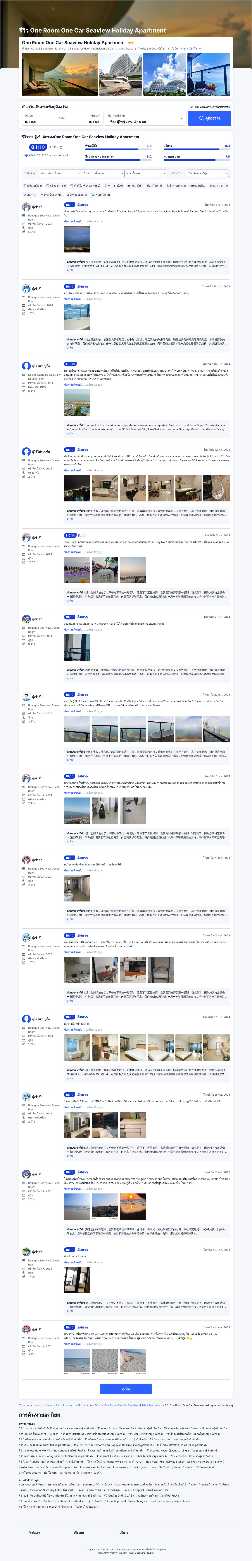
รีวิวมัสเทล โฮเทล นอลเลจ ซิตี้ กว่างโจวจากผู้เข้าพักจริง (115, 1439)
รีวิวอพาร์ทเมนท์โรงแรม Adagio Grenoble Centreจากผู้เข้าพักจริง (56, 1456)
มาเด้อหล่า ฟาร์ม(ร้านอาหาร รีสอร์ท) (81, 1472)
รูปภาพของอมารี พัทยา (32, 1484)
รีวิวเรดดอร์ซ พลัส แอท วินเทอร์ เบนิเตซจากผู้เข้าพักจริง (195, 1428)
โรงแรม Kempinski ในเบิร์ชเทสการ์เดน (145, 1490)
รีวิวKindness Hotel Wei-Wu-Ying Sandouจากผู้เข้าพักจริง (52, 1450)
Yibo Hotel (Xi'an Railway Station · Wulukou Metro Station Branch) (185, 1461)
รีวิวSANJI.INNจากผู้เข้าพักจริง (145, 1433)
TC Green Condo (205, 1467)
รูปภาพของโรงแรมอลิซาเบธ (64, 1484)
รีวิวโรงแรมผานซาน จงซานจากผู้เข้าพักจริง (175, 1439)
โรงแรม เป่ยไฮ (92, 1405)
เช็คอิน (29, 115)
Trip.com (24, 1405)
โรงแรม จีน (52, 1405)
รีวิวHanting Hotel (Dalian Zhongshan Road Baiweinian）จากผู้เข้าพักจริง (147, 1501)
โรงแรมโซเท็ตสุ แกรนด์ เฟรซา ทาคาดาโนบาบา (115, 1461)
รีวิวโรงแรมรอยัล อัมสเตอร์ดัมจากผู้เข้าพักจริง (44, 1444)
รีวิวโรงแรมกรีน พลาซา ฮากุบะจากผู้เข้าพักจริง (45, 1506)
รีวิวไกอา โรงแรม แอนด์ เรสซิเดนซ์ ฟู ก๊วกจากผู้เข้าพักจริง (51, 1461)
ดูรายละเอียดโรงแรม (191, 48)
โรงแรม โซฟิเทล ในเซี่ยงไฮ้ (170, 1484)
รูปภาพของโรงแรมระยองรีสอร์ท (133, 1484)
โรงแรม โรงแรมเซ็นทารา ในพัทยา (209, 1484)
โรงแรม (37, 1405)
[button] (222, 6)
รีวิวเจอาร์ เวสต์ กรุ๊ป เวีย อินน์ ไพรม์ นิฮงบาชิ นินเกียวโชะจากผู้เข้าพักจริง (60, 1501)
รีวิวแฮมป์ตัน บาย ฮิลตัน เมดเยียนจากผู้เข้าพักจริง (116, 1450)
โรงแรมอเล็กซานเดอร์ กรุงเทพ (130, 1467)
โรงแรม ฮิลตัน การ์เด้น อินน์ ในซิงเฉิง (98, 1490)
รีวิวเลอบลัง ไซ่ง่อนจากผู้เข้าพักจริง (38, 1433)
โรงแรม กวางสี (71, 1405)
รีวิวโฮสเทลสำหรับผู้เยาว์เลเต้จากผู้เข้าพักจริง (182, 1444)
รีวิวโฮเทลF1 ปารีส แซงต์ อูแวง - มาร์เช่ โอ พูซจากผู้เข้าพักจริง (131, 1456)
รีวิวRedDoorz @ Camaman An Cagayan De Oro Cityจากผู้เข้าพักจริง (113, 1444)
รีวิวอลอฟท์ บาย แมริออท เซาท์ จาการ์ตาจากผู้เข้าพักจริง (129, 1428)
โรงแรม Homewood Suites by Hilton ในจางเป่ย (46, 1490)
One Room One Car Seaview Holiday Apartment (132, 1405)
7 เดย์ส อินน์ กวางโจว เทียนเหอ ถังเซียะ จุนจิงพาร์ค (48, 1467)
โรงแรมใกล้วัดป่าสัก (86, 1506)
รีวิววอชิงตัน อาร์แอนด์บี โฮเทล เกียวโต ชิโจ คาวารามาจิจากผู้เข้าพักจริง (60, 1495)
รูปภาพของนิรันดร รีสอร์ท (97, 1484)
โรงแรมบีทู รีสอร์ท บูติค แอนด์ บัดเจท (171, 1467)
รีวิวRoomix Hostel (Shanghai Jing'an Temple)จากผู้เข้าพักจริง (182, 1450)
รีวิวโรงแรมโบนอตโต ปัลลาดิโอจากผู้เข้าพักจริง (193, 1433)
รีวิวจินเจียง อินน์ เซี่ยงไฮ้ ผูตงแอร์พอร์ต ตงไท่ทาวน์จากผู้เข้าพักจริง (141, 1495)
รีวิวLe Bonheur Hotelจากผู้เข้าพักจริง (191, 1456)
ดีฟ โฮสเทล (50, 1472)
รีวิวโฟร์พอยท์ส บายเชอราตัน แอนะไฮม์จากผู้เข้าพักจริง (50, 1439)
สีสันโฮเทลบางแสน (30, 1472)
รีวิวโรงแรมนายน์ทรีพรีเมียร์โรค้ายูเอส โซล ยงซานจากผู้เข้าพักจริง (56, 1428)
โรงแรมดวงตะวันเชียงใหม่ (95, 1467)
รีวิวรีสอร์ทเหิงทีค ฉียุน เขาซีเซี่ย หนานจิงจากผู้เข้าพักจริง (93, 1433)
